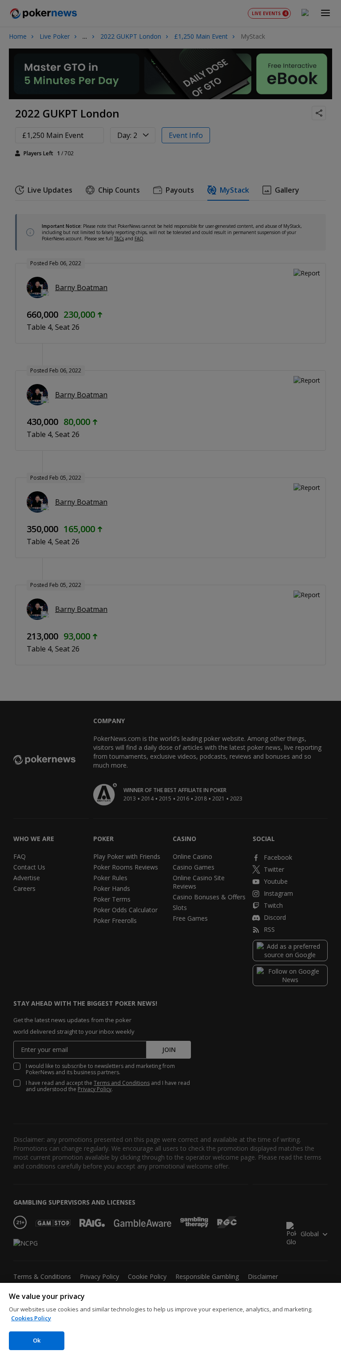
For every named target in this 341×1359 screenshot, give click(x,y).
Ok (36, 1340)
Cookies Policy (31, 1318)
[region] (170, 1321)
